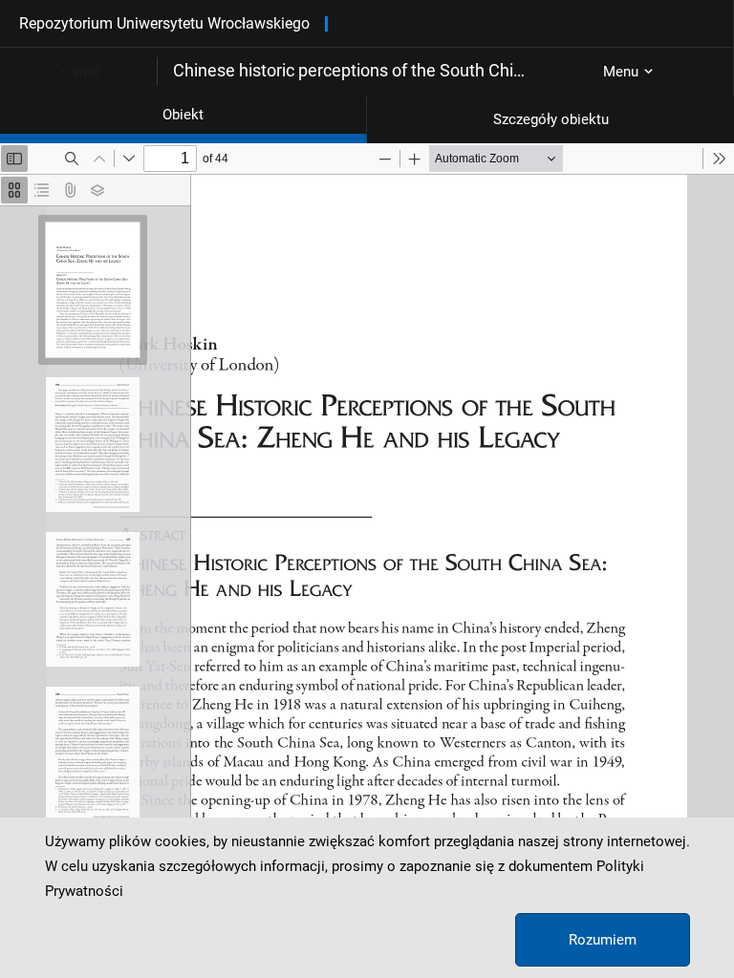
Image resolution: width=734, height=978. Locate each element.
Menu (620, 71)
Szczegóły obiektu (551, 119)
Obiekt (183, 114)
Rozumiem (603, 939)
